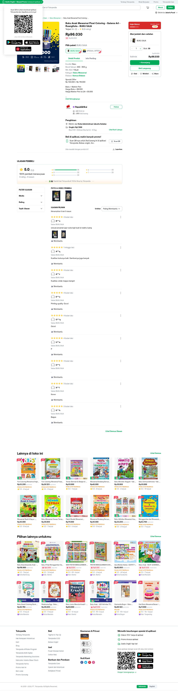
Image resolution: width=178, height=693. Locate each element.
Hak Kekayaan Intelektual (25, 638)
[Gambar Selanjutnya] (57, 68)
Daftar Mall (52, 655)
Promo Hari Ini (21, 667)
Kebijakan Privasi (54, 671)
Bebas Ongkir (53, 642)
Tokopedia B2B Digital (24, 653)
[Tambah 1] (140, 48)
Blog (17, 646)
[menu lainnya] (120, 217)
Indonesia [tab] (142, 686)
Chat (135, 74)
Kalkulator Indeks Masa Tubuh (27, 660)
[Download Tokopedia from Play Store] (145, 654)
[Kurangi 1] (132, 48)
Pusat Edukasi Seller (56, 651)
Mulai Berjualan (144, 2)
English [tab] (152, 686)
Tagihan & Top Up (54, 635)
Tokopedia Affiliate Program (26, 649)
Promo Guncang (22, 675)
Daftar (170, 7)
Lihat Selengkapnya (73, 99)
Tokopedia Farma (22, 664)
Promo (156, 2)
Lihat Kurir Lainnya (115, 130)
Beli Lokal (19, 671)
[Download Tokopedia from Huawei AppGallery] (145, 666)
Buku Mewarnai (55, 18)
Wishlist (146, 74)
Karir (17, 642)
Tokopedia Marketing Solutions (27, 657)
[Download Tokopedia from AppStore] (145, 660)
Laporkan (118, 149)
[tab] (74, 58)
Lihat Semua (155, 453)
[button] (166, 12)
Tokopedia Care (168, 2)
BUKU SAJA (75, 51)
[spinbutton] (136, 48)
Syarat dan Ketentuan (56, 667)
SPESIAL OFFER (93, 51)
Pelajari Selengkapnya (126, 672)
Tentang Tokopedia (127, 2)
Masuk (160, 7)
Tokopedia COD (54, 638)
